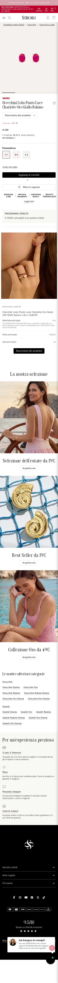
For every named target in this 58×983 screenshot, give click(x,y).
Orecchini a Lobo (47, 25)
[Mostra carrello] (53, 17)
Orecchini (31, 25)
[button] (29, 198)
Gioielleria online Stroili (13, 25)
